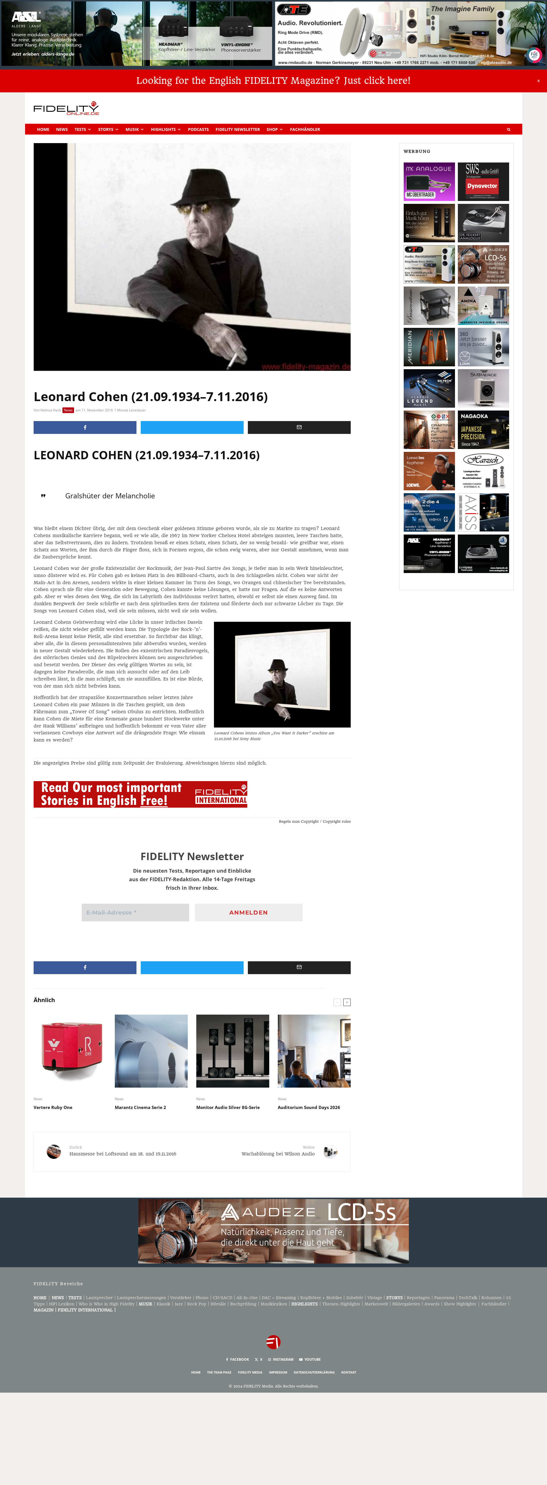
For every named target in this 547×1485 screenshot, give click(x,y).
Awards (432, 1304)
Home (43, 129)
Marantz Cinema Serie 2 (140, 1107)
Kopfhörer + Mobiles (321, 1297)
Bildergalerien (406, 1304)
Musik (132, 129)
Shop (272, 129)
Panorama (444, 1297)
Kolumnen (491, 1297)
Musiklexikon (274, 1304)
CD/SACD (222, 1297)
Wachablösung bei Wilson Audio (278, 1150)
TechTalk (468, 1297)
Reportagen (418, 1297)
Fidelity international (85, 1310)
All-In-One (247, 1297)
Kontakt (348, 1372)
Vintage (375, 1297)
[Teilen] (85, 427)
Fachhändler (305, 129)
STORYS (394, 1297)
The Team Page (219, 1372)
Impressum (278, 1372)
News (62, 129)
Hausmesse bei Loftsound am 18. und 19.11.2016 (123, 1150)
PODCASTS (198, 129)
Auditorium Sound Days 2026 (309, 1107)
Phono (202, 1297)
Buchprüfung (243, 1304)
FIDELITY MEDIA (250, 1372)
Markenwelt (376, 1304)
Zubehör (354, 1297)
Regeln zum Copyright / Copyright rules (315, 821)
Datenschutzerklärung (314, 1372)
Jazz (179, 1304)
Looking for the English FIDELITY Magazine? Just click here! (273, 80)
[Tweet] (192, 427)
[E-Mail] (299, 427)
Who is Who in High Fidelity (106, 1304)
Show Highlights (460, 1304)
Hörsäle (218, 1304)
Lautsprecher (99, 1297)
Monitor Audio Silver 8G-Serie (228, 1107)
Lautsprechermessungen (141, 1297)
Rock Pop (196, 1304)
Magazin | (46, 1310)
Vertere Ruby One (53, 1107)
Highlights (163, 129)
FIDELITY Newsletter (238, 129)
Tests (80, 129)
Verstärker (180, 1297)
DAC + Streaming (279, 1297)
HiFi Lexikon (61, 1304)
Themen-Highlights (341, 1304)
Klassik (163, 1304)
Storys (105, 129)
